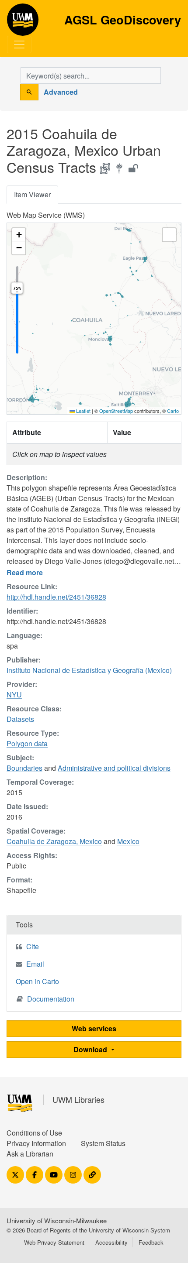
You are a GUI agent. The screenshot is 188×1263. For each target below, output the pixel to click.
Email (35, 964)
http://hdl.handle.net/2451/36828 (56, 597)
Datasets (20, 719)
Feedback (151, 1242)
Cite (32, 946)
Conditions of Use (34, 1133)
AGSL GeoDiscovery (22, 22)
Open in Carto (37, 981)
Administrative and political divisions (114, 768)
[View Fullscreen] (169, 234)
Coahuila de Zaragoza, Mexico (54, 841)
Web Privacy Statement (54, 1242)
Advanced (61, 92)
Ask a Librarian (30, 1154)
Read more (25, 572)
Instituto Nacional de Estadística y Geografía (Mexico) (89, 670)
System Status (103, 1143)
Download (91, 1049)
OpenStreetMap (116, 410)
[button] (18, 234)
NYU (14, 695)
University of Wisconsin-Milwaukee (57, 1220)
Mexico (128, 841)
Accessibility (111, 1242)
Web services (94, 1028)
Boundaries (24, 768)
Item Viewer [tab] (32, 194)
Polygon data (27, 743)
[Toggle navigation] (19, 44)
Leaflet (83, 410)
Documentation (50, 999)
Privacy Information (36, 1143)
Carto (173, 410)
